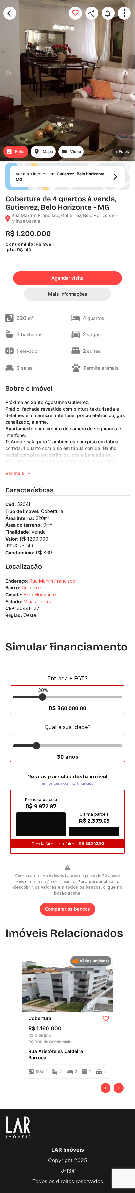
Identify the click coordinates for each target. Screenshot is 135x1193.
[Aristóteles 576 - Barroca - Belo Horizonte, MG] (67, 982)
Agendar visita (67, 278)
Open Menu (124, 13)
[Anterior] (105, 1088)
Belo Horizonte (40, 594)
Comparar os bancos (67, 909)
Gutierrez (32, 587)
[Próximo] (119, 1088)
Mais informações (67, 294)
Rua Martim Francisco (52, 581)
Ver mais (14, 473)
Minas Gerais (37, 601)
